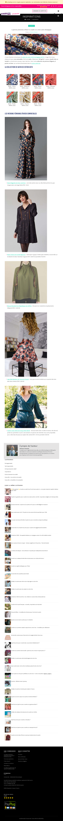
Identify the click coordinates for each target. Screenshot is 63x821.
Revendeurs (7, 765)
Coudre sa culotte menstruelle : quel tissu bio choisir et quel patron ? (28, 650)
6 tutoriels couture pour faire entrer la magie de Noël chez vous (26, 635)
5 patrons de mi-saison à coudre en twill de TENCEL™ (24, 696)
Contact (60, 6)
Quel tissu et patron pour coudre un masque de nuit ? (24, 727)
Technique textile (9, 466)
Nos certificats (22, 756)
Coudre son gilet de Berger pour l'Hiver (20, 566)
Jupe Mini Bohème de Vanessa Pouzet (18, 379)
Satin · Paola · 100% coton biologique (12, 105)
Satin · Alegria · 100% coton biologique (25, 105)
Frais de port (7, 761)
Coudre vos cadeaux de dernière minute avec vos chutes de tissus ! (27, 558)
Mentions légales (22, 761)
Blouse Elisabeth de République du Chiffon (19, 306)
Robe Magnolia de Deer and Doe (16, 183)
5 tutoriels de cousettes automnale (20, 573)
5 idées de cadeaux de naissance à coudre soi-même (24, 712)
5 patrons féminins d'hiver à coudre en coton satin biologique (31, 30)
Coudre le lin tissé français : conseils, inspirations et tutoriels (26, 604)
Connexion (35, 16)
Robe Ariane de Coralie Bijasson (16, 254)
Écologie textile (8, 463)
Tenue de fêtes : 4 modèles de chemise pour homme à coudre (26, 612)
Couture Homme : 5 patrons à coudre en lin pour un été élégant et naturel (29, 504)
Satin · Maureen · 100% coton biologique (25, 88)
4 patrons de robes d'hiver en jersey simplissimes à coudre (25, 735)
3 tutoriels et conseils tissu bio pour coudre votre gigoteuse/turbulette (28, 527)
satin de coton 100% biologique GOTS (33, 57)
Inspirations (31, 25)
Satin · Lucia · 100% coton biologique (12, 88)
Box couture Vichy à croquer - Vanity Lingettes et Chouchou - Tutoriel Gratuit (30, 543)
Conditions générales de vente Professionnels (10, 768)
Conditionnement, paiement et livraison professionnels (9, 755)
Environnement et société (11, 474)
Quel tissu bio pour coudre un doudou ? (21, 719)
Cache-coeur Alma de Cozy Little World (18, 430)
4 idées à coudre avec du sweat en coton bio (22, 589)
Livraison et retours (9, 763)
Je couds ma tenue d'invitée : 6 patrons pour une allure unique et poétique (29, 520)
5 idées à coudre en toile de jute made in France (22, 689)
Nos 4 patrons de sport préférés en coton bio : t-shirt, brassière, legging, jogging (31, 673)
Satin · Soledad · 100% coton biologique (50, 88)
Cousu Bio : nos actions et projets (13, 477)
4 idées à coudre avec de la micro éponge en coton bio (24, 581)
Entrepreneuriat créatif (10, 469)
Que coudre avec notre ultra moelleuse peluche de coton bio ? (26, 666)
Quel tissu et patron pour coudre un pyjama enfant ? (24, 704)
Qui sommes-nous (22, 759)
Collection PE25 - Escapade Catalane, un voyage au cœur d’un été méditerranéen (31, 535)
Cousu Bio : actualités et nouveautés (14, 480)
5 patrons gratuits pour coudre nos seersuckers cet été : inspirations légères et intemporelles (34, 497)
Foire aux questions (9, 759)
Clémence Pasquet (33, 32)
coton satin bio (36, 63)
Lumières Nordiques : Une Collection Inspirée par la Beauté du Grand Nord (29, 550)
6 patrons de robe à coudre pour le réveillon (22, 620)
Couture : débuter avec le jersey (19, 681)
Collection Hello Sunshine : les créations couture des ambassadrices (28, 596)
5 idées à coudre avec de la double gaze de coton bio (24, 658)
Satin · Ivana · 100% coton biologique (38, 105)
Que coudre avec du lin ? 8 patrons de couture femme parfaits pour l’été (29, 512)
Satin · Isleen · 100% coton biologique (38, 88)
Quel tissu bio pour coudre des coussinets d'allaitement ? (25, 643)
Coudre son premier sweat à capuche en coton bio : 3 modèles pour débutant (30, 627)
